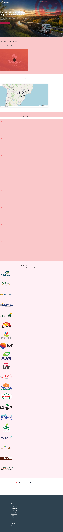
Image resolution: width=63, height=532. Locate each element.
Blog (41, 2)
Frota (29, 2)
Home (16, 2)
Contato (45, 2)
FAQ (52, 2)
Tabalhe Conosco (57, 2)
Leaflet (41, 105)
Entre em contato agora (5, 22)
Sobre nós (20, 2)
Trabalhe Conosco (15, 518)
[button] (1, 84)
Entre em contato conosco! (5, 48)
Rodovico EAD (35, 2)
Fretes (25, 2)
